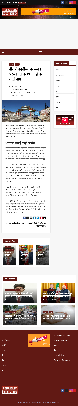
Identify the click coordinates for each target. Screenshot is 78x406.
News (11, 64)
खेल (57, 91)
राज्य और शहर (9, 249)
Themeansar (55, 402)
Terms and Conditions (62, 360)
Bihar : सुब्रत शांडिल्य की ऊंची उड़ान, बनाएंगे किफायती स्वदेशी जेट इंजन (19, 296)
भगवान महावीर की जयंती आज (15, 223)
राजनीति (58, 81)
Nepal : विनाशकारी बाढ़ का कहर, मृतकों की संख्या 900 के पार (20, 317)
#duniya (34, 93)
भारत (57, 70)
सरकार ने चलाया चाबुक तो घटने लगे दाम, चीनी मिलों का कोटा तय (56, 317)
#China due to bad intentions (19, 93)
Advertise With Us (60, 340)
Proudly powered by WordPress (27, 402)
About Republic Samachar (63, 335)
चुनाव (57, 86)
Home (56, 350)
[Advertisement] (39, 34)
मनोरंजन (58, 102)
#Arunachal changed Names (19, 89)
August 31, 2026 (12, 299)
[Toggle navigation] (40, 52)
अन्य (57, 107)
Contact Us (58, 345)
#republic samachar (16, 96)
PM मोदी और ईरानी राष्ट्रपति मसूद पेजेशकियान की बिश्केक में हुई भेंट (57, 294)
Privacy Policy (59, 355)
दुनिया (17, 64)
